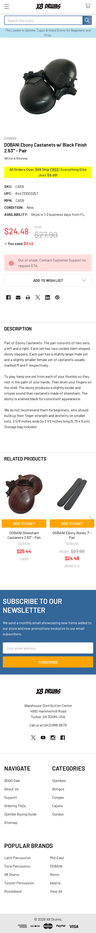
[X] (38, 297)
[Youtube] (43, 737)
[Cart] (89, 6)
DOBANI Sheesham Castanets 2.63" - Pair (24, 535)
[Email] (18, 297)
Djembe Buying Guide (20, 814)
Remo (54, 874)
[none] (48, 86)
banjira (55, 883)
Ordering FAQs (15, 805)
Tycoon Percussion (19, 883)
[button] (48, 280)
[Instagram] (53, 737)
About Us (11, 789)
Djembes (59, 780)
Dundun (58, 814)
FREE (54, 169)
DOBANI (56, 866)
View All (56, 891)
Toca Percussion (17, 866)
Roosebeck (13, 891)
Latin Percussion (17, 857)
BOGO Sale (12, 780)
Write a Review (16, 158)
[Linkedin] (47, 297)
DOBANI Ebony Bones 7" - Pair (72, 535)
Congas (58, 797)
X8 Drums (11, 874)
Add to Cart (24, 523)
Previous (4, 520)
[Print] (28, 297)
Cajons (57, 805)
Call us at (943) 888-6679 (48, 725)
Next (91, 520)
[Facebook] (8, 297)
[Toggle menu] (6, 6)
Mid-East (57, 857)
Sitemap (10, 822)
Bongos (58, 789)
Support (10, 797)
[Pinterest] (57, 297)
